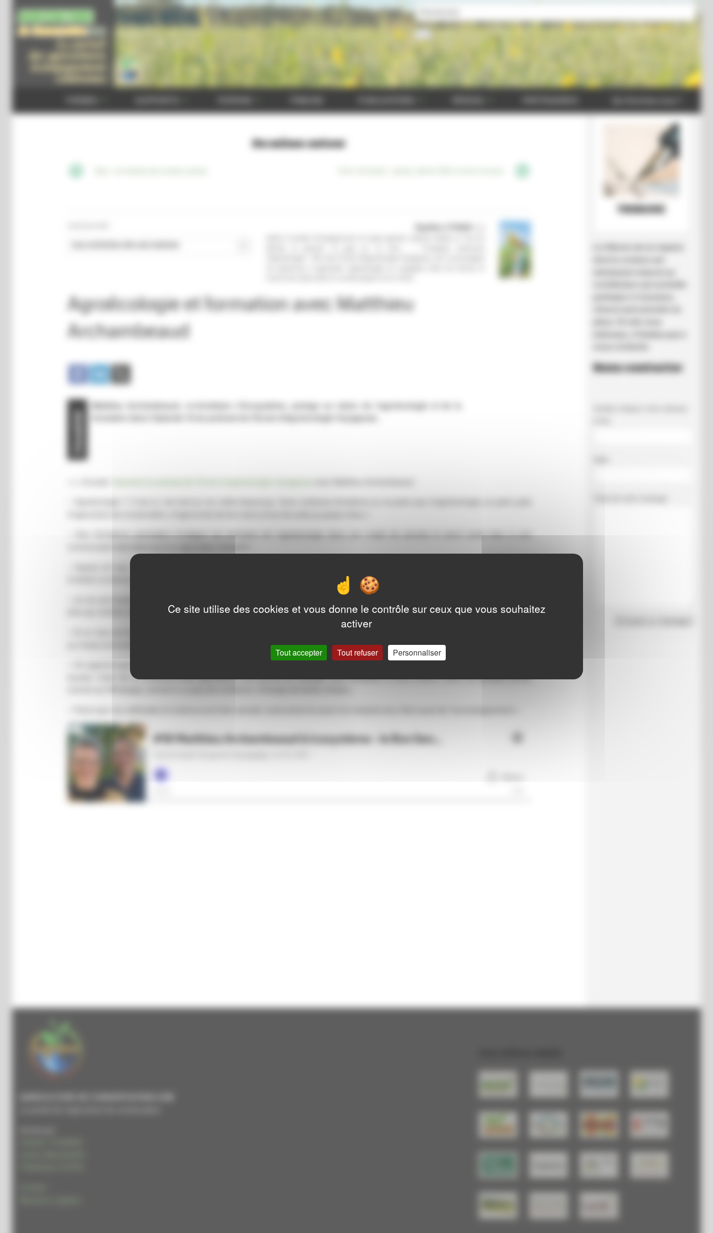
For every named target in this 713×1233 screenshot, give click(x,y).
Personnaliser (417, 652)
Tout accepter (298, 652)
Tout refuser (357, 652)
